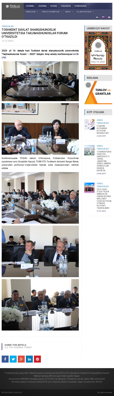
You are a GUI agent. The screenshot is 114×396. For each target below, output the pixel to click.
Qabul (100, 120)
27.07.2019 (101, 211)
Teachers (66, 6)
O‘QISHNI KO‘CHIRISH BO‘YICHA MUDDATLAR (103, 129)
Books (53, 6)
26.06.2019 (101, 136)
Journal (30, 6)
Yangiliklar (7, 26)
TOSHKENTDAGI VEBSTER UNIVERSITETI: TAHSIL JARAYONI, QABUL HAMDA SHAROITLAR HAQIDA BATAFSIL (104, 161)
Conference (80, 6)
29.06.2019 (101, 174)
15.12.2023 (7, 40)
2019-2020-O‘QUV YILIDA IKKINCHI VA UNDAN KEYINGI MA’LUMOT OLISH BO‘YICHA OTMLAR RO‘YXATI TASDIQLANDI (104, 198)
